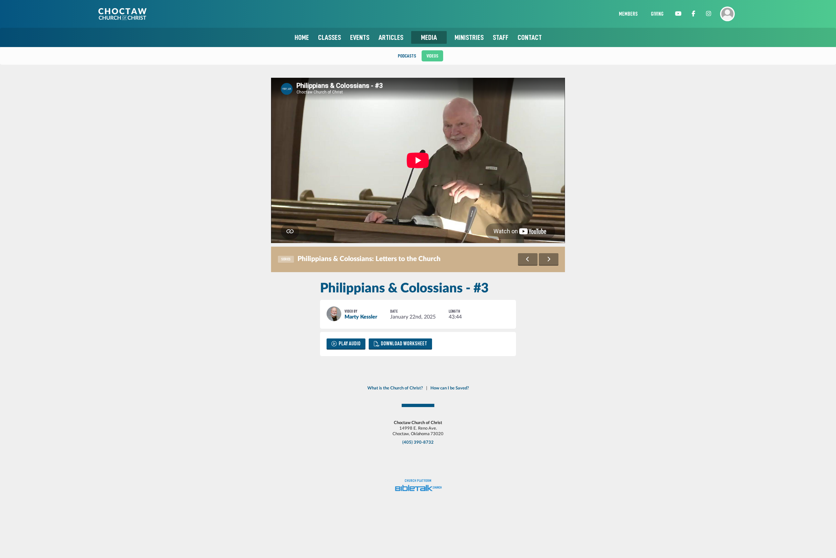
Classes (329, 37)
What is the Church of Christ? (395, 388)
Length (454, 311)
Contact (530, 37)
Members (628, 14)
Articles (390, 37)
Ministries (469, 37)
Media (429, 37)
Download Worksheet (404, 343)
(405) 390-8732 (418, 442)
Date (394, 311)
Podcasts (407, 56)
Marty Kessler (361, 317)
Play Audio (350, 343)
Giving (657, 14)
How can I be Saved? (449, 388)
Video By (351, 311)
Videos (432, 56)
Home (302, 37)
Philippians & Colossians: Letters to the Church (369, 258)
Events (359, 37)
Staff (500, 37)
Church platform (418, 481)
